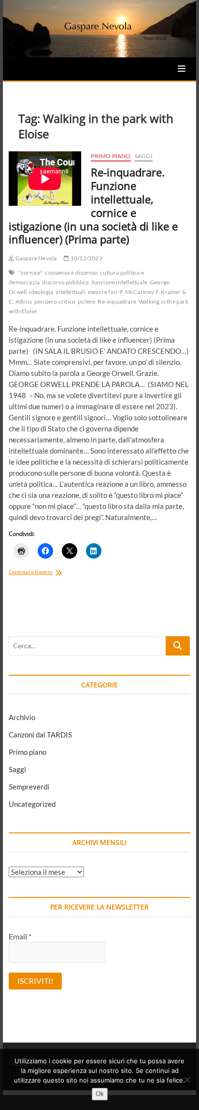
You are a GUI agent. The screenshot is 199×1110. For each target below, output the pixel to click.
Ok (100, 1093)
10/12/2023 (86, 258)
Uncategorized (32, 804)
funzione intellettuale (119, 282)
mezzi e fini (102, 291)
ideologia (41, 291)
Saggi (144, 156)
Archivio (22, 717)
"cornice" (30, 272)
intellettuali (70, 291)
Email (20, 936)
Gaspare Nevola (35, 258)
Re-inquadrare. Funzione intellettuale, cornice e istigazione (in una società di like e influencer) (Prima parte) (93, 206)
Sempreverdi (29, 786)
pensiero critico (54, 301)
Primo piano (110, 156)
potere (86, 301)
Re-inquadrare (117, 301)
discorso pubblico (65, 282)
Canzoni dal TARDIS (40, 734)
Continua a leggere (46, 573)
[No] (187, 1079)
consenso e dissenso (71, 272)
